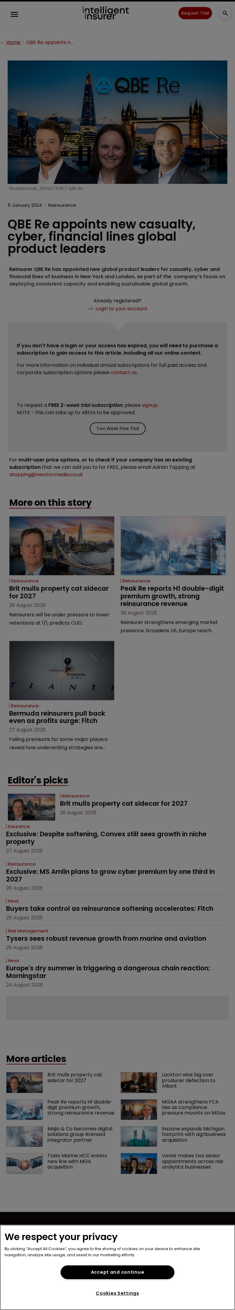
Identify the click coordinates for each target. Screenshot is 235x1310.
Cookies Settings (117, 1293)
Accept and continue (117, 1272)
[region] (117, 1267)
